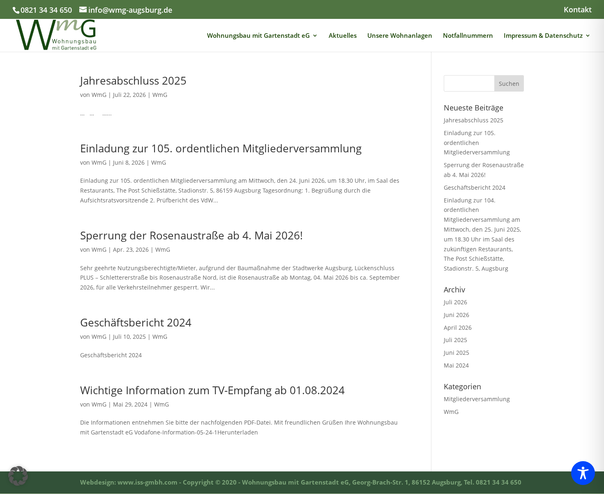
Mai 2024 (456, 365)
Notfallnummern (468, 35)
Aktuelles (343, 35)
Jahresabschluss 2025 (133, 80)
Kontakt (578, 10)
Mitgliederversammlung (477, 399)
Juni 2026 (456, 315)
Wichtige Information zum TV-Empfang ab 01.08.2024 (212, 390)
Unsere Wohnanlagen (399, 35)
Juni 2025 (456, 352)
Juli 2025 (455, 340)
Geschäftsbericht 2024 (135, 322)
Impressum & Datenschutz (543, 35)
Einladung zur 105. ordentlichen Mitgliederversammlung (221, 148)
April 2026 (458, 327)
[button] (18, 476)
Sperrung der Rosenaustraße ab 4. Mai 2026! (191, 235)
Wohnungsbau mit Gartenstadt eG (258, 35)
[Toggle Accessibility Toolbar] (583, 473)
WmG (99, 95)
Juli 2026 (455, 302)
